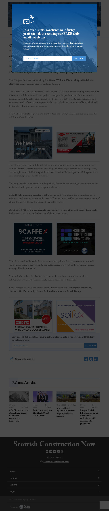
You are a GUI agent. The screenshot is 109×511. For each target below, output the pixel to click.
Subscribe (79, 58)
